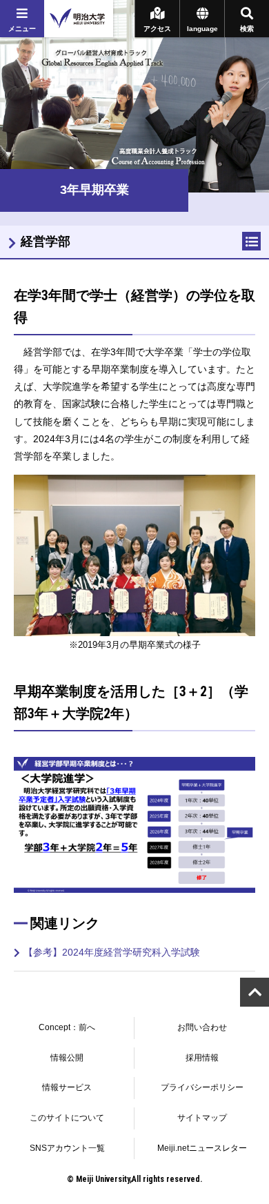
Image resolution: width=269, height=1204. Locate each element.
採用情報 (202, 1058)
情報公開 (66, 1058)
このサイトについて (67, 1118)
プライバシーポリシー (202, 1087)
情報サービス (67, 1087)
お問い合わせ (202, 1027)
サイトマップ (202, 1118)
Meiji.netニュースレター (202, 1148)
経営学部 (45, 241)
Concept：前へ (67, 1027)
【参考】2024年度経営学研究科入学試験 (111, 952)
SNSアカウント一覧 (67, 1148)
